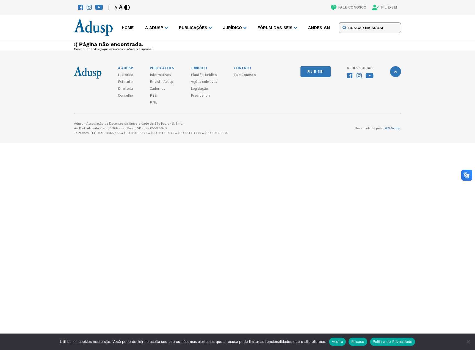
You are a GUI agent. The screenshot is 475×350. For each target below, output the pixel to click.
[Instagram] (89, 7)
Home (128, 27)
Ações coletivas (204, 82)
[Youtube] (99, 7)
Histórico (125, 75)
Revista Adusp (161, 82)
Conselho (125, 96)
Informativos (160, 75)
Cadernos (157, 89)
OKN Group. (392, 128)
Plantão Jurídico (204, 75)
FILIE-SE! (389, 7)
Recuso (357, 341)
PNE (153, 102)
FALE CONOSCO (352, 7)
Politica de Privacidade (393, 341)
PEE (153, 96)
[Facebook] (80, 7)
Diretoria (125, 89)
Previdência (200, 96)
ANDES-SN (319, 27)
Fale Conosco (245, 75)
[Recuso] (468, 342)
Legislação (199, 89)
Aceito (337, 341)
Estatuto (125, 82)
